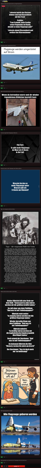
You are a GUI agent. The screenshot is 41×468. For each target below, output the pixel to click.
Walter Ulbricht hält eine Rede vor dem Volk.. (9, 291)
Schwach (4, 42)
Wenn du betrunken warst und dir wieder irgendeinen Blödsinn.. (12, 91)
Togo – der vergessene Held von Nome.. (8, 209)
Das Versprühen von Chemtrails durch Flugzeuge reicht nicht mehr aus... (14, 460)
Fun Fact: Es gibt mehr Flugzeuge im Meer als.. (9, 132)
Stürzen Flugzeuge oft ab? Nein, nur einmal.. (9, 365)
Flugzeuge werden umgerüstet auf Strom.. (8, 45)
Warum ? (2, 85)
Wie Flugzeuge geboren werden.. (7, 410)
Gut (1, 42)
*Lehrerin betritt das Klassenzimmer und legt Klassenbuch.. (11, 3)
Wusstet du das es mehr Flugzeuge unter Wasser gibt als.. (11, 168)
